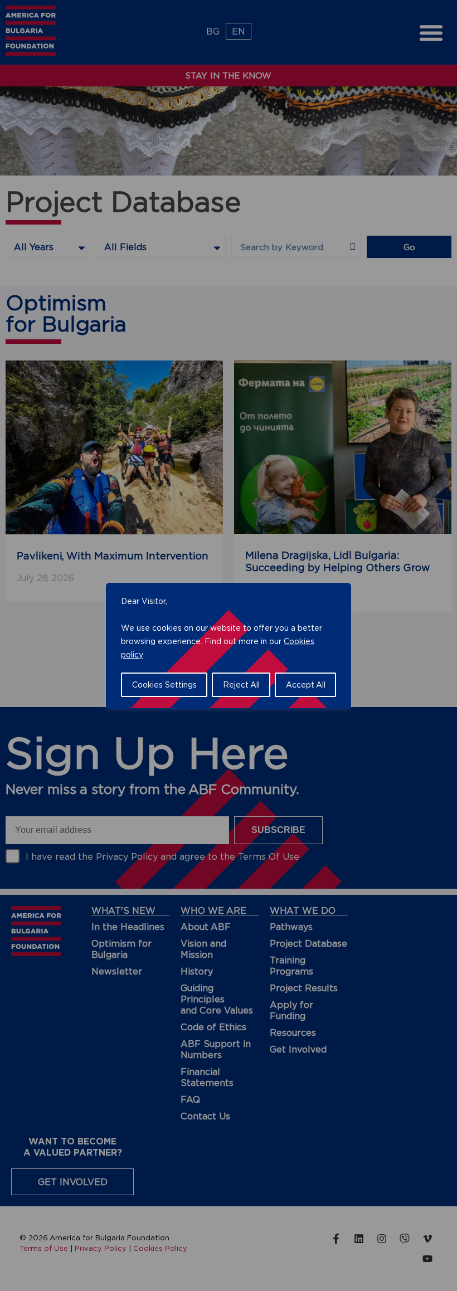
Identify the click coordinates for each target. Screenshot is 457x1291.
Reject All (241, 684)
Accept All (305, 684)
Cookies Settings (164, 684)
